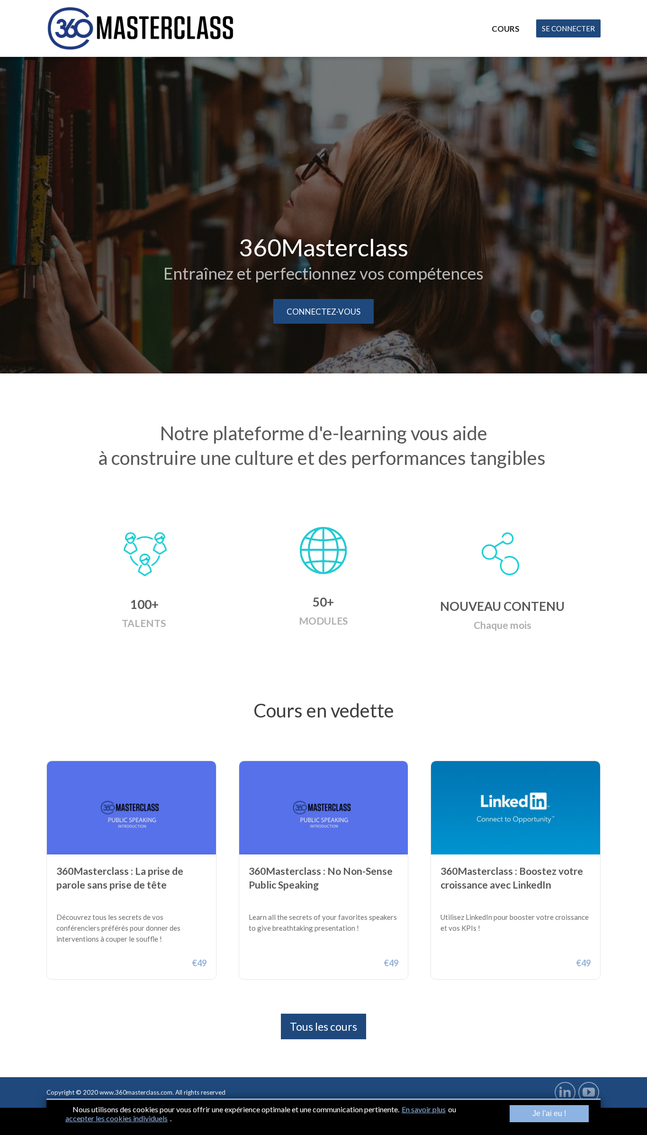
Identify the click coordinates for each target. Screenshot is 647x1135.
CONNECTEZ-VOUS (323, 312)
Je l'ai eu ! (549, 1113)
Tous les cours (323, 1026)
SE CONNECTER (568, 28)
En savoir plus (424, 1109)
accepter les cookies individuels (116, 1118)
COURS (506, 29)
